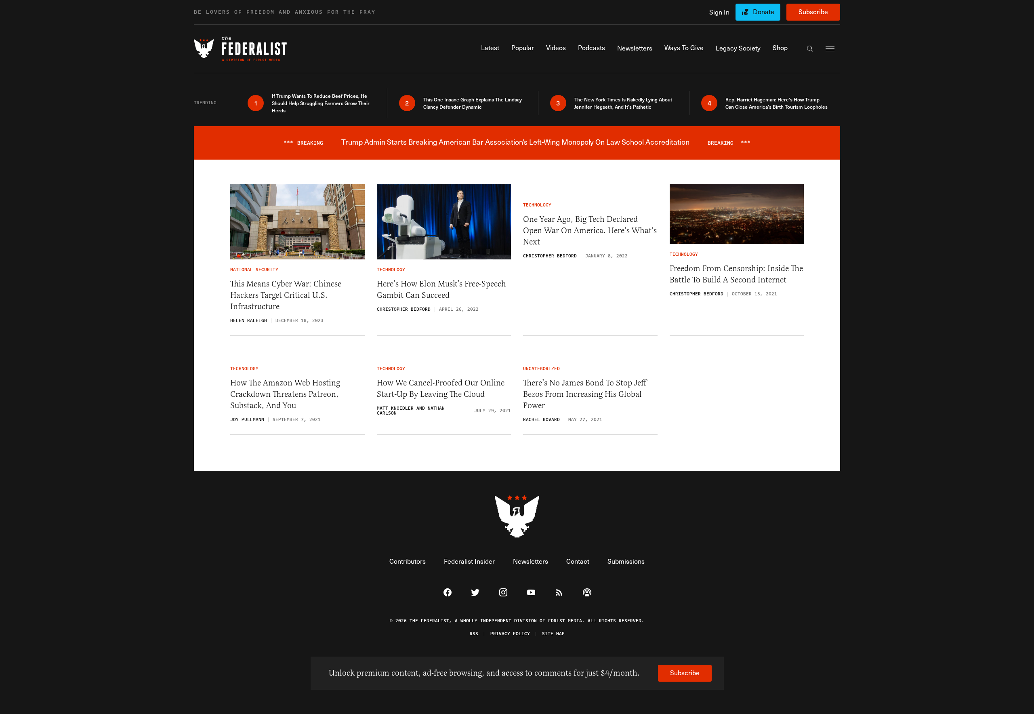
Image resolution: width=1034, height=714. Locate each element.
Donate (763, 11)
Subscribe (813, 11)
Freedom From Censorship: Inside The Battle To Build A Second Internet (736, 274)
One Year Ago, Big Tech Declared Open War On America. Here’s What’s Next (590, 230)
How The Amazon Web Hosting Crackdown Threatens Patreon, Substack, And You (285, 394)
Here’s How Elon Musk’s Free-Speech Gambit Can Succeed (441, 289)
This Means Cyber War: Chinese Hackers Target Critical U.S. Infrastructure (285, 295)
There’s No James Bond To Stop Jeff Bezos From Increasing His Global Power (584, 394)
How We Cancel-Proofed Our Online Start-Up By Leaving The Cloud (440, 388)
